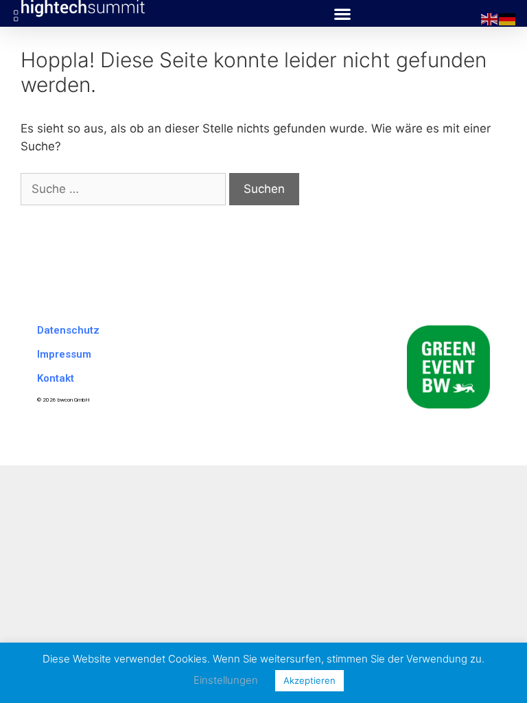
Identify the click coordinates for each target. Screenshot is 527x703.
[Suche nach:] (125, 189)
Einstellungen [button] (226, 680)
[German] (508, 18)
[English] (490, 18)
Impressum (64, 354)
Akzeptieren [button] (309, 680)
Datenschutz (68, 330)
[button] (342, 13)
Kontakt (55, 378)
